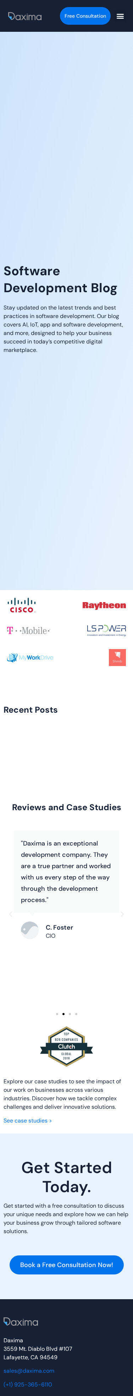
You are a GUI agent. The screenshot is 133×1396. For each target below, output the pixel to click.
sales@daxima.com (29, 1370)
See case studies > (28, 1120)
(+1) (28, 1384)
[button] (120, 16)
